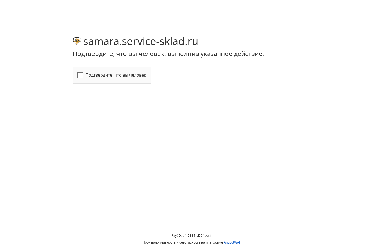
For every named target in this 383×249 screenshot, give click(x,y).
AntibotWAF (232, 242)
